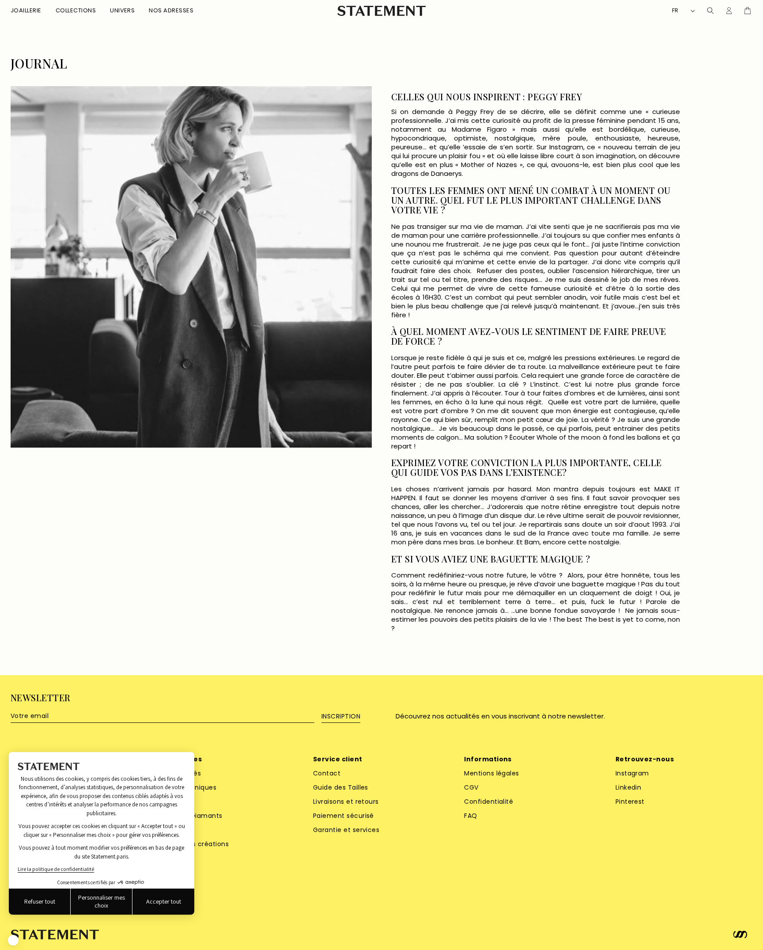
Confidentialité (488, 801)
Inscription (340, 716)
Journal (39, 63)
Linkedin (629, 787)
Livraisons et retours (346, 801)
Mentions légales (491, 773)
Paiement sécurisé (343, 815)
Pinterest (630, 801)
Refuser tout (39, 901)
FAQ (470, 815)
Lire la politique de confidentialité (56, 869)
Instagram (632, 773)
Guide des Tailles (340, 787)
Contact (326, 773)
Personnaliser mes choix (101, 901)
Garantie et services (346, 829)
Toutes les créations (195, 844)
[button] (26, 11)
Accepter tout (163, 901)
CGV (471, 787)
